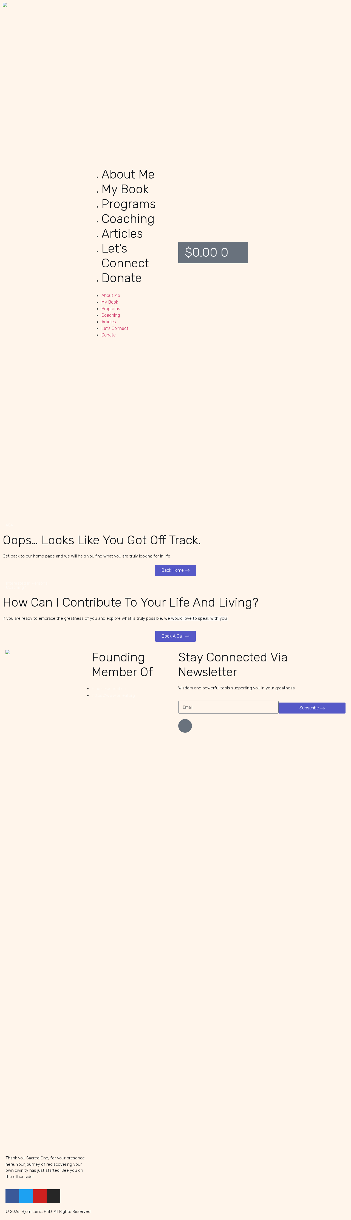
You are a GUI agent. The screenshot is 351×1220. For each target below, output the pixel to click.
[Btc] (185, 726)
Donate (121, 278)
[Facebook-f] (12, 1196)
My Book (125, 189)
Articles (122, 233)
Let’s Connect (125, 255)
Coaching (128, 218)
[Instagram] (53, 1196)
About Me (128, 174)
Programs (128, 204)
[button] (131, 288)
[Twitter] (26, 1196)
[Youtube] (40, 1196)
